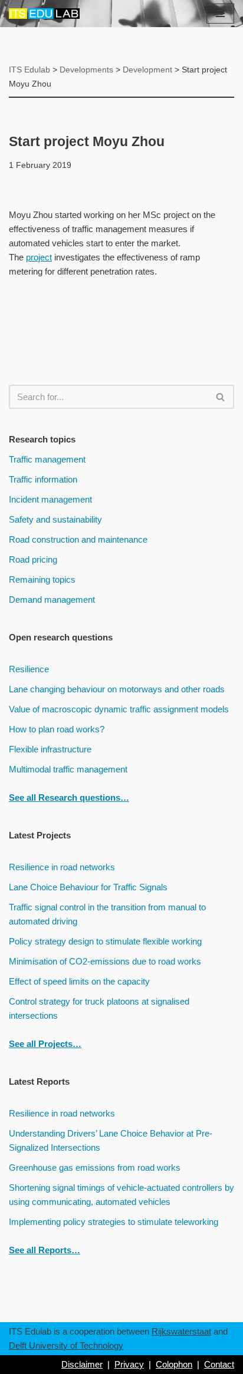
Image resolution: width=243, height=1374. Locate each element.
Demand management (52, 599)
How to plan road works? (56, 729)
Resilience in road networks (62, 867)
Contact (219, 1364)
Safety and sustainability (55, 519)
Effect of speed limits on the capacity (79, 981)
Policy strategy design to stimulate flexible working (105, 941)
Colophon (174, 1364)
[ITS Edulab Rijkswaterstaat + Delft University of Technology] (44, 13)
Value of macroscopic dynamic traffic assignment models (119, 709)
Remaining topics (42, 579)
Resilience (29, 669)
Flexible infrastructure (50, 749)
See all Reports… (44, 1250)
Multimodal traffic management (68, 769)
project (39, 257)
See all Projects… (45, 1044)
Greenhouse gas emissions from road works (94, 1167)
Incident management (50, 499)
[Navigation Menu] (220, 14)
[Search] (221, 397)
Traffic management (47, 459)
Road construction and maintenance (78, 539)
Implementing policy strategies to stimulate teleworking (113, 1222)
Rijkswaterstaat (181, 1331)
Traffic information (43, 479)
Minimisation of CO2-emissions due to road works (105, 961)
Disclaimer (82, 1364)
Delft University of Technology (66, 1345)
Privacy (129, 1364)
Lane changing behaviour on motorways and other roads (117, 689)
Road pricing (33, 559)
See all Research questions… (69, 797)
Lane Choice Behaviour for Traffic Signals (88, 887)
